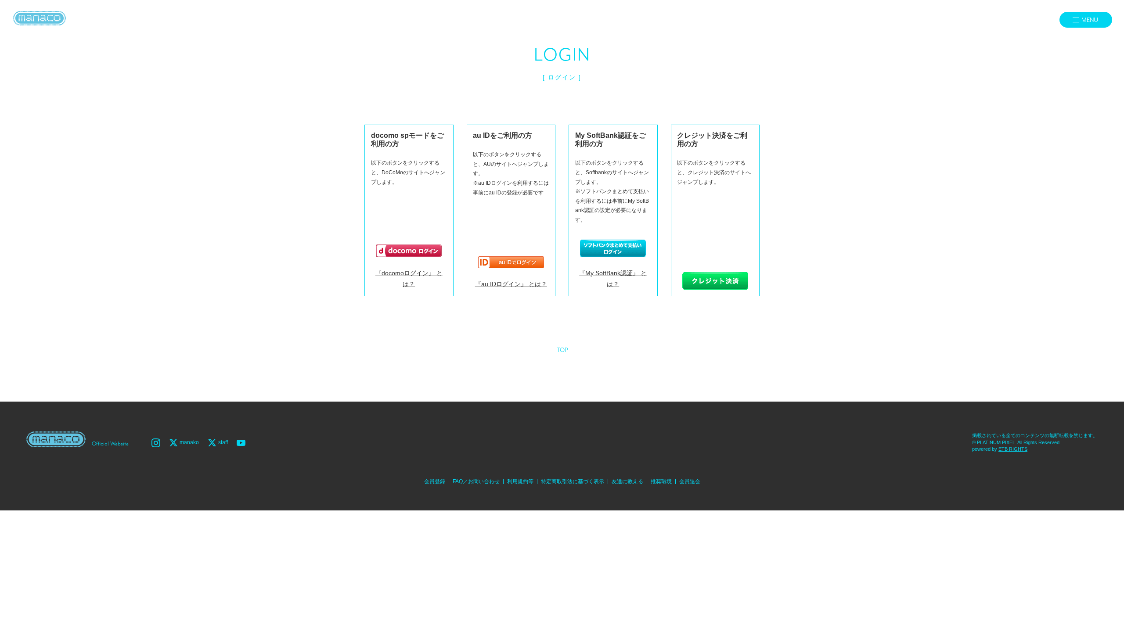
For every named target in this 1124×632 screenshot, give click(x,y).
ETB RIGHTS (1012, 449)
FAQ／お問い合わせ (476, 481)
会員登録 (434, 481)
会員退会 (689, 481)
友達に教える (627, 481)
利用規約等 (520, 481)
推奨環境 (661, 481)
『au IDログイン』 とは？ (511, 283)
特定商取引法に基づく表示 (572, 481)
